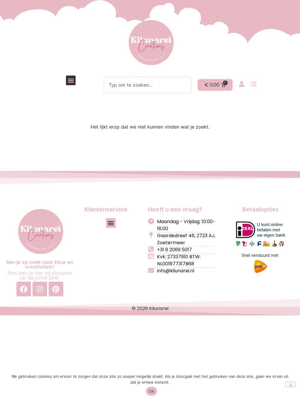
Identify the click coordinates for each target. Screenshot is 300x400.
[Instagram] (40, 289)
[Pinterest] (56, 289)
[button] (71, 80)
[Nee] (291, 384)
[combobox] (147, 85)
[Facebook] (23, 289)
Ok (151, 391)
